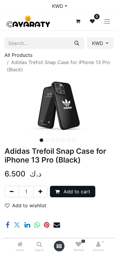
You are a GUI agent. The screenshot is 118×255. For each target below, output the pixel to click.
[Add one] (40, 191)
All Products (18, 55)
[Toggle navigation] (107, 21)
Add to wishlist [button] (29, 205)
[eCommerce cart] (78, 21)
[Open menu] (59, 246)
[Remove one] (12, 191)
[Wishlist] (78, 244)
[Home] (20, 244)
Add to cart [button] (76, 192)
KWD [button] (98, 43)
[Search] (39, 244)
